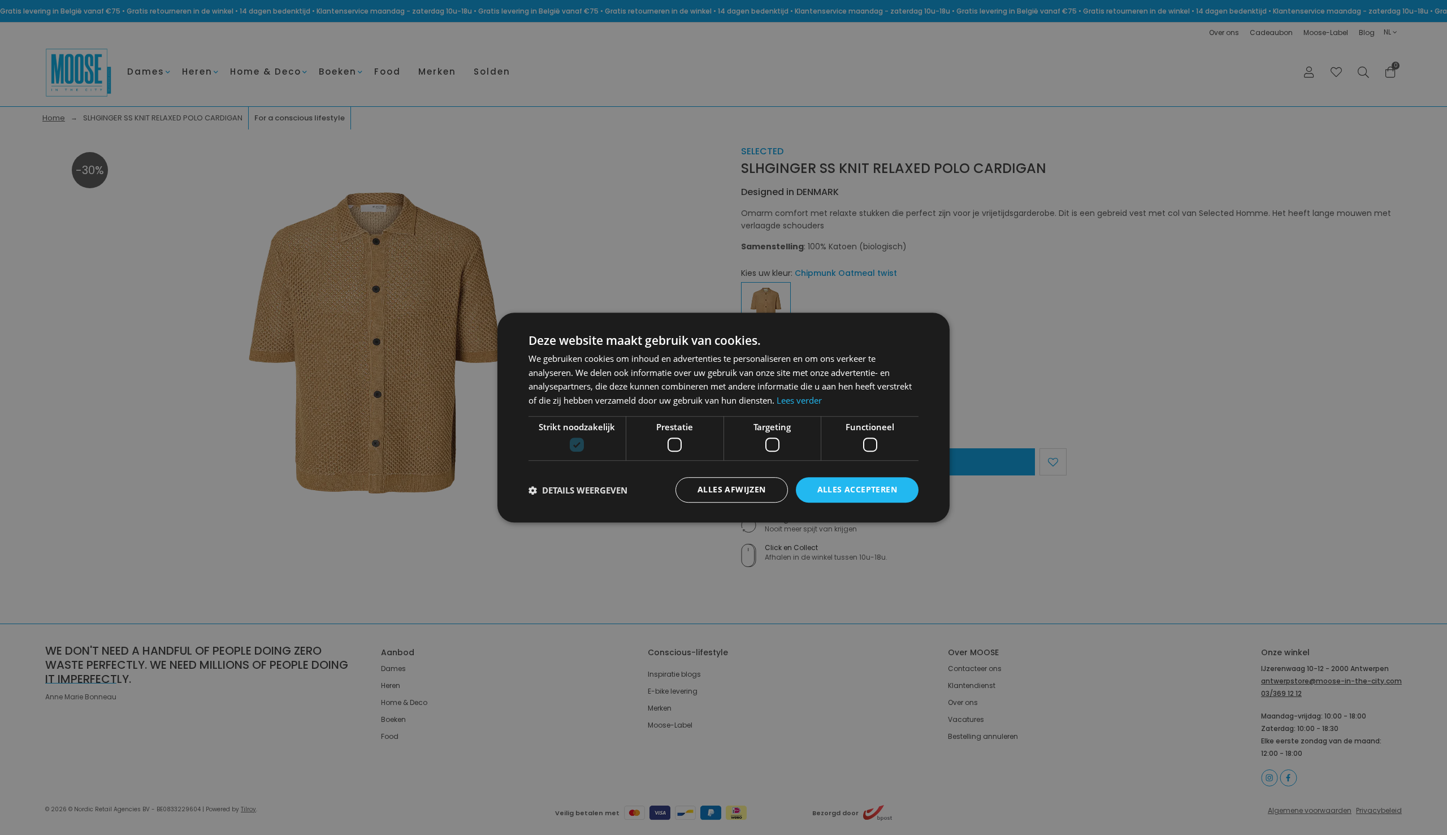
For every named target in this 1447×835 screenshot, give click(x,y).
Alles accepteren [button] (857, 489)
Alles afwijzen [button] (731, 489)
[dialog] (723, 417)
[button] (577, 490)
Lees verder (799, 400)
